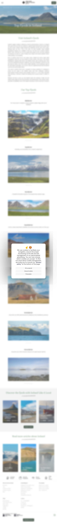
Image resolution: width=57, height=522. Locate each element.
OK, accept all (28, 268)
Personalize (28, 274)
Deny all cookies (28, 271)
